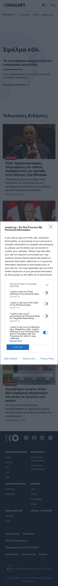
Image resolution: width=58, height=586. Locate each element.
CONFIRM (18, 347)
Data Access (29, 358)
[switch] (45, 292)
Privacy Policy (47, 358)
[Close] (52, 228)
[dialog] (29, 293)
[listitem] (29, 285)
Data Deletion (11, 358)
